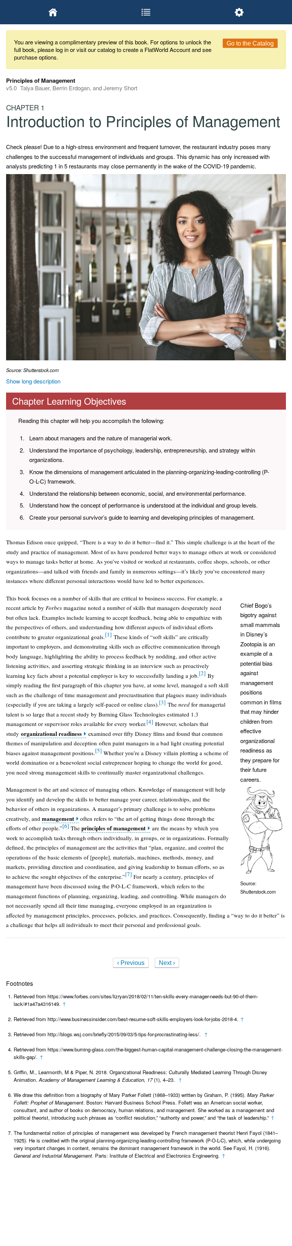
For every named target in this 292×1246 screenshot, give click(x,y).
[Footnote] (108, 634)
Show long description (33, 381)
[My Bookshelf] (52, 12)
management (58, 818)
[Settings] (239, 12)
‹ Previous (130, 963)
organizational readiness (51, 733)
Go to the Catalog (250, 43)
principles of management (113, 828)
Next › (167, 963)
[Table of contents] (145, 12)
